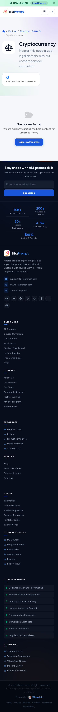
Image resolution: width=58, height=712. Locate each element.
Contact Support (18, 290)
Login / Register (12, 353)
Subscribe (29, 192)
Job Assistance (12, 505)
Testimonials (10, 406)
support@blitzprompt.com (23, 279)
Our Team (9, 387)
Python (11, 434)
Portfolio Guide (12, 520)
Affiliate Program (12, 401)
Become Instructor (14, 392)
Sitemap (8, 478)
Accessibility (29, 706)
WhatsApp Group (16, 661)
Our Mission (10, 382)
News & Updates (12, 468)
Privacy (17, 702)
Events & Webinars (17, 670)
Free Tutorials (14, 429)
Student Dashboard (14, 348)
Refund (26, 702)
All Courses (10, 329)
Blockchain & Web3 (30, 31)
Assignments (14, 554)
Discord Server (15, 665)
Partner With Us (12, 397)
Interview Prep (11, 524)
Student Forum (15, 651)
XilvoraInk (37, 697)
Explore (12, 31)
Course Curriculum (14, 334)
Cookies (36, 702)
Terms (9, 702)
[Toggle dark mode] (52, 11)
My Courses (13, 539)
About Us (9, 377)
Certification (10, 338)
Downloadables (15, 443)
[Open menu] (44, 11)
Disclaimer (47, 702)
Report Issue (13, 563)
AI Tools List (13, 448)
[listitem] (7, 298)
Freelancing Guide (13, 510)
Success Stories (12, 473)
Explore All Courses (29, 142)
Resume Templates (14, 515)
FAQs (6, 362)
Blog (6, 463)
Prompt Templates (17, 438)
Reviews (11, 559)
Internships (9, 500)
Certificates (13, 549)
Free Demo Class (13, 358)
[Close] (54, 3)
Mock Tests (10, 343)
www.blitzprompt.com (21, 284)
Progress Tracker (15, 544)
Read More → (39, 3)
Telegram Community (18, 656)
